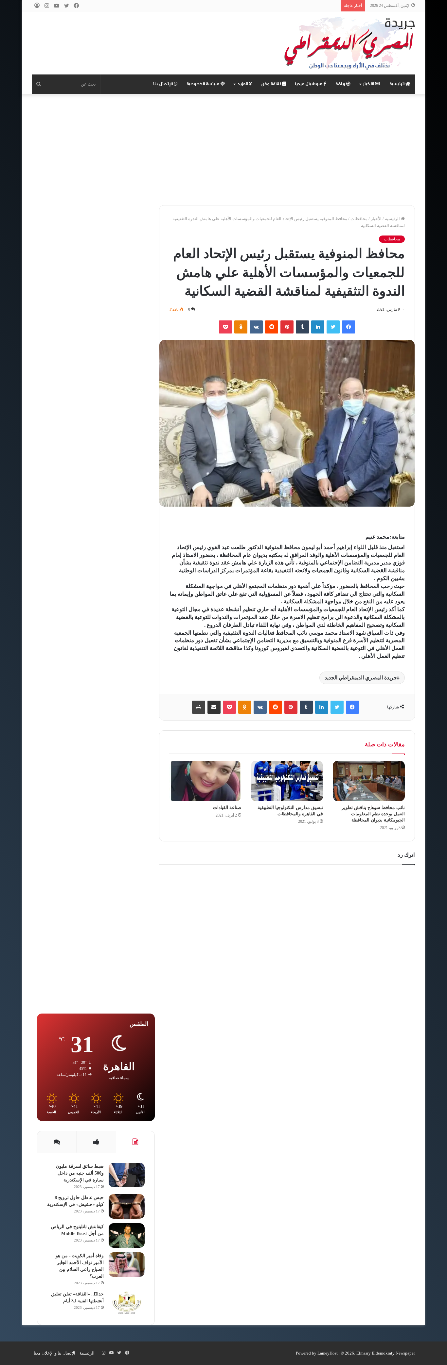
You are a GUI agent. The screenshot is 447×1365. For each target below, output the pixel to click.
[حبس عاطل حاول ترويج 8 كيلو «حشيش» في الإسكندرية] (127, 1206)
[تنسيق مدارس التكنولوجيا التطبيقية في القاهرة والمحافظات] (287, 781)
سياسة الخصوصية (204, 84)
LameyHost (327, 1353)
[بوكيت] (225, 326)
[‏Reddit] (271, 326)
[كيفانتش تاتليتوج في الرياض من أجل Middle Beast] (127, 1235)
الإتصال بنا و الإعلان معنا (54, 1353)
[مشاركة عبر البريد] (214, 707)
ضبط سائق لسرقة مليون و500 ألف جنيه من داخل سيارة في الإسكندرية (80, 1173)
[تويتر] (333, 326)
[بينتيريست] (287, 326)
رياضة (340, 84)
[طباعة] (198, 707)
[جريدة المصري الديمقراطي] (349, 43)
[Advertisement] (223, 149)
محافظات (358, 218)
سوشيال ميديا (309, 84)
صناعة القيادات (227, 807)
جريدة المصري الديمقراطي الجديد (361, 677)
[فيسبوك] (348, 326)
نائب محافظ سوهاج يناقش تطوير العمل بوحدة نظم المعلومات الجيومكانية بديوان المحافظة (373, 813)
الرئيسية (397, 84)
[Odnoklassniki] (240, 326)
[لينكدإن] (317, 326)
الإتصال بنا (163, 84)
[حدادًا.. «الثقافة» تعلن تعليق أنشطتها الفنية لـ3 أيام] (127, 1303)
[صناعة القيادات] (205, 781)
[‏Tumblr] (302, 326)
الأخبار (369, 84)
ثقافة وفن (271, 84)
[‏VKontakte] (256, 326)
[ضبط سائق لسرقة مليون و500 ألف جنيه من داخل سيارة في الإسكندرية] (127, 1175)
